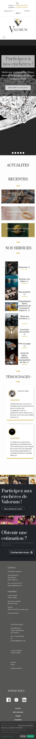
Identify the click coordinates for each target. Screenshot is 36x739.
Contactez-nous (20, 552)
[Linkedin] (24, 700)
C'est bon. (30, 736)
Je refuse (23, 736)
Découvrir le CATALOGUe (18, 87)
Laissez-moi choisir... (7, 736)
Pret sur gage (18, 712)
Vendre (18, 716)
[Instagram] (16, 700)
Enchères (18, 720)
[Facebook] (8, 700)
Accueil (18, 708)
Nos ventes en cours (13, 509)
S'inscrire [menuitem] (27, 11)
